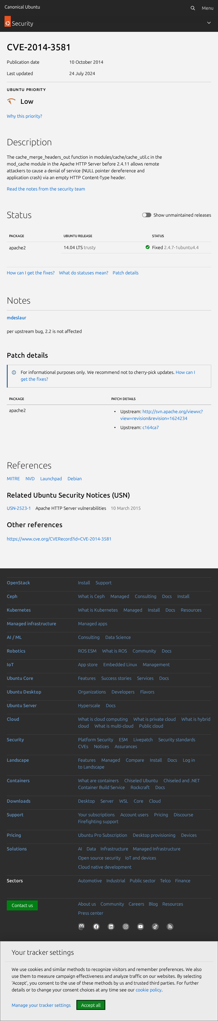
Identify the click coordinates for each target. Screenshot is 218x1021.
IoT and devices (140, 857)
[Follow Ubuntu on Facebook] (97, 927)
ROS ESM (87, 650)
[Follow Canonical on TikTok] (156, 927)
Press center (90, 913)
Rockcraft (140, 787)
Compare (135, 760)
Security (15, 739)
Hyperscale (89, 705)
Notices (101, 746)
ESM (123, 739)
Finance (182, 880)
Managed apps (92, 623)
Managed (119, 596)
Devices (189, 835)
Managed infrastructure (31, 623)
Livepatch (143, 739)
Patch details (126, 272)
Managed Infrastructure (157, 848)
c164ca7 (150, 427)
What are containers (98, 780)
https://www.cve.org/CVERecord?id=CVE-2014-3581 (59, 538)
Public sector (143, 880)
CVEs (83, 746)
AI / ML (14, 637)
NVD (30, 478)
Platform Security (95, 739)
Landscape (18, 760)
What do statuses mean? (83, 272)
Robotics (16, 650)
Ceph (12, 596)
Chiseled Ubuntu (141, 780)
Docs (167, 596)
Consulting (145, 596)
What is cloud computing (103, 719)
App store (88, 664)
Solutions (17, 848)
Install (84, 582)
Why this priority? (24, 116)
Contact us (22, 905)
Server (107, 800)
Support (104, 582)
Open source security (99, 857)
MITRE (13, 478)
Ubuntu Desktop (24, 691)
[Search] (192, 8)
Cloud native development (104, 866)
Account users (134, 814)
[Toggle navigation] (209, 23)
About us (87, 903)
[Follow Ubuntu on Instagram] (126, 927)
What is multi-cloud (114, 725)
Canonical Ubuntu (22, 6)
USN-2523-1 (19, 508)
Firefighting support (98, 821)
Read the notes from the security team (46, 188)
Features (87, 678)
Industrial (115, 880)
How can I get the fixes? (30, 272)
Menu (207, 8)
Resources (191, 609)
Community (144, 650)
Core (138, 800)
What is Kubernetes (98, 609)
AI (80, 848)
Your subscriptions (96, 814)
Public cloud (151, 725)
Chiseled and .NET (182, 780)
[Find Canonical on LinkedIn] (112, 927)
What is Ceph (91, 596)
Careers (136, 903)
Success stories (116, 678)
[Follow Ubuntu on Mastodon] (82, 927)
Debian (75, 478)
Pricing (161, 814)
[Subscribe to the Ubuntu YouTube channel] (141, 927)
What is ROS (114, 650)
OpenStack (18, 582)
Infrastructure (114, 848)
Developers (123, 691)
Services (145, 678)
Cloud (13, 719)
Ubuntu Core (20, 678)
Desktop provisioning (154, 835)
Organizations (92, 691)
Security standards (176, 739)
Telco (165, 880)
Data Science (118, 637)
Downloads (18, 800)
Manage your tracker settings (41, 1005)
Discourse (183, 814)
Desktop (86, 800)
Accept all (90, 1005)
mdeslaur (16, 317)
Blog (153, 903)
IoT (10, 664)
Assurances (126, 746)
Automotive (90, 880)
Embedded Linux (120, 664)
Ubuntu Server (22, 705)
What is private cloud (154, 719)
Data (91, 848)
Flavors (147, 691)
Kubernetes (19, 609)
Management (156, 664)
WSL (123, 800)
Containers (18, 780)
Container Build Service (101, 787)
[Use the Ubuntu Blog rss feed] (171, 927)
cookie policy (149, 989)
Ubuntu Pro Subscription (102, 835)
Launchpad (51, 478)
